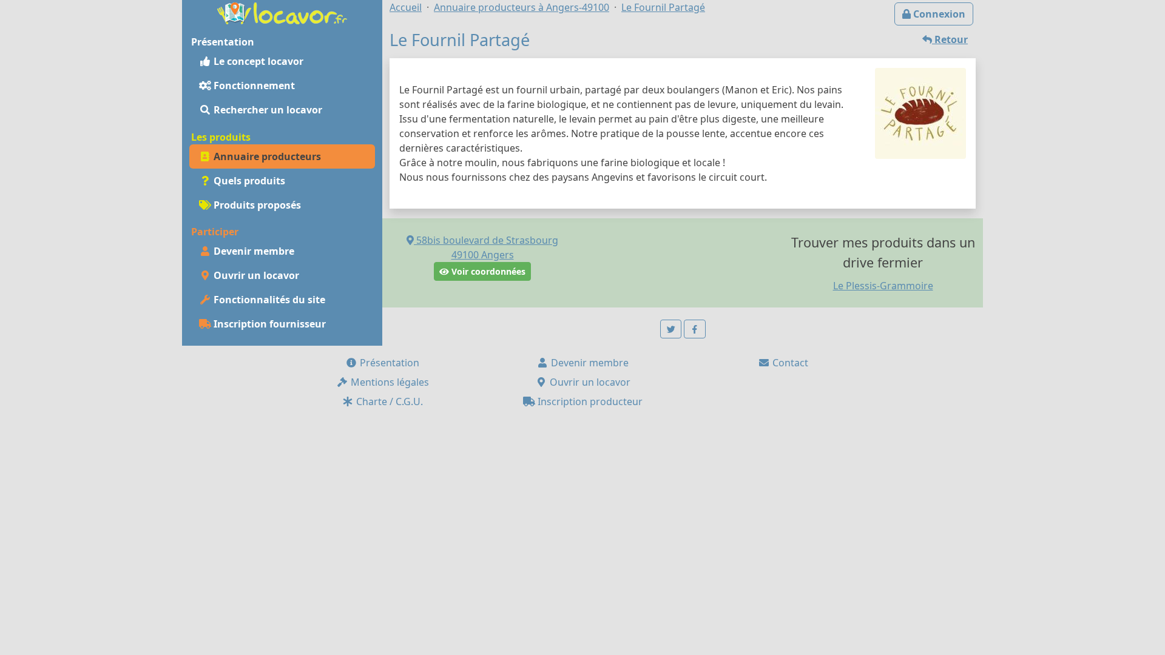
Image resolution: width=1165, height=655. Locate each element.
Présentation (388, 362)
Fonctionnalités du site (268, 299)
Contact (789, 362)
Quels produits (248, 180)
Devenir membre (252, 251)
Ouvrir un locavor (255, 275)
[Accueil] (282, 12)
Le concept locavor (257, 61)
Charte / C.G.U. (388, 401)
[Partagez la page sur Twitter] (671, 329)
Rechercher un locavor (266, 109)
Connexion (938, 14)
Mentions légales (388, 382)
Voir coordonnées (487, 271)
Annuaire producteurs (266, 156)
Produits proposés (256, 205)
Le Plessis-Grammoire (883, 285)
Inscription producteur (589, 401)
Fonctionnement (253, 85)
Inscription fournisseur (268, 324)
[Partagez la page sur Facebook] (695, 329)
